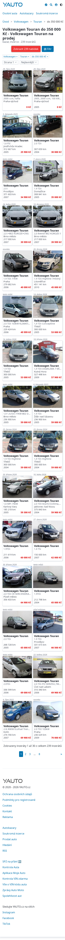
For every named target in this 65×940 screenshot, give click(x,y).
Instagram (9, 912)
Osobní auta (10, 13)
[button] (26, 49)
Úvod (6, 21)
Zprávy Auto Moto (13, 890)
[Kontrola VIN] (46, 4)
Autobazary (26, 13)
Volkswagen (21, 21)
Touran (37, 21)
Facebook (8, 918)
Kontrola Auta (11, 867)
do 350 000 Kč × (40, 56)
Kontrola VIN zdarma (15, 878)
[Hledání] (51, 4)
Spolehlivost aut (12, 896)
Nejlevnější (27, 62)
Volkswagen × (10, 56)
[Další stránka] (61, 754)
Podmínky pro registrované (19, 800)
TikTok (6, 924)
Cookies (7, 805)
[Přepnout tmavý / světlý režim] (61, 4)
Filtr (49, 49)
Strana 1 (9, 62)
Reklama (8, 817)
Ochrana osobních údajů (17, 794)
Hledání (7, 845)
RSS (5, 850)
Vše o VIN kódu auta (15, 884)
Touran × (24, 56)
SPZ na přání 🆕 (12, 861)
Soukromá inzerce (47, 13)
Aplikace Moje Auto (14, 873)
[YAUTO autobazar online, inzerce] (12, 4)
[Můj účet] (56, 4)
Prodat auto (10, 839)
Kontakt (7, 811)
